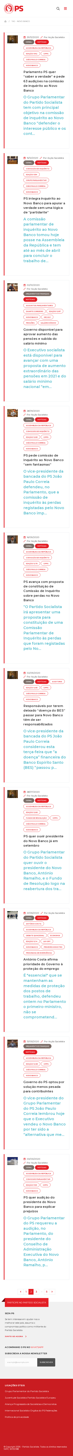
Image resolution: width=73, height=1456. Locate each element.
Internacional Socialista (17, 1410)
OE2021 (47, 317)
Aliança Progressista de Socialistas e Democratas (31, 1404)
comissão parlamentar (38, 1179)
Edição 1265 (31, 688)
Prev (21, 1292)
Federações (51, 1410)
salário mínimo (48, 323)
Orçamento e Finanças (37, 294)
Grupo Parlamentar (36, 180)
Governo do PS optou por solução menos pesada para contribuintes (43, 1086)
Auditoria (57, 682)
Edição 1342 (31, 54)
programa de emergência (39, 953)
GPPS (45, 54)
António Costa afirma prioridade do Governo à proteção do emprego (43, 964)
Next (52, 1292)
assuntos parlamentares (39, 305)
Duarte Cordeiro (34, 311)
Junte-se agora (14, 1336)
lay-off (47, 941)
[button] (58, 8)
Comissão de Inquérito (37, 169)
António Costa (33, 924)
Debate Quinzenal (35, 935)
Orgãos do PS (37, 1410)
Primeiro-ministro (53, 947)
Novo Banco (32, 65)
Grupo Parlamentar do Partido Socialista (27, 1391)
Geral (29, 42)
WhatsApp (37, 1347)
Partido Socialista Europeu (41, 1397)
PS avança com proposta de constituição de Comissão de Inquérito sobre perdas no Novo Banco (43, 591)
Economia (55, 935)
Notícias (41, 42)
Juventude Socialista (16, 1397)
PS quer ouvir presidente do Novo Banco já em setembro (43, 840)
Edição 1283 (31, 437)
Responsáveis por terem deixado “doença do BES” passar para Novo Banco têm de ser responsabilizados (44, 715)
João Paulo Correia (35, 60)
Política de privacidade (17, 1417)
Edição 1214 (31, 941)
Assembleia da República (38, 48)
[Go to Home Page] (5, 21)
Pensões (30, 323)
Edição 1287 (55, 311)
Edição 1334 (31, 175)
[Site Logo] (14, 8)
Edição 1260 (32, 812)
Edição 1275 (31, 564)
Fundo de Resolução (36, 818)
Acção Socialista (56, 37)
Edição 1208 (32, 1064)
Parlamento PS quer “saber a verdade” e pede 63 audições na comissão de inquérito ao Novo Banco (44, 81)
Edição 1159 (31, 1185)
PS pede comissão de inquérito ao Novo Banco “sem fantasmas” (43, 460)
